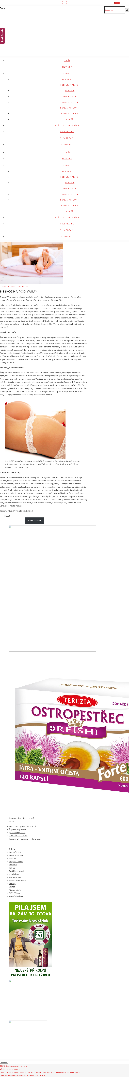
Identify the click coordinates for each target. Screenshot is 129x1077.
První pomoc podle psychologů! (22, 826)
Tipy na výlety (69, 79)
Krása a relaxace (69, 108)
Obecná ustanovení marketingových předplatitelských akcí (22, 1075)
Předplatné (67, 131)
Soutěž (69, 119)
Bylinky (12, 849)
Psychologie (69, 96)
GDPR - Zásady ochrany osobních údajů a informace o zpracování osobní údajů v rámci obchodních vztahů (41, 1072)
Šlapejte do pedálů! (17, 829)
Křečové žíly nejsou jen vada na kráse (25, 839)
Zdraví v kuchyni (70, 102)
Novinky (67, 67)
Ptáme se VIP (15, 877)
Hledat (7, 516)
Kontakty (67, 144)
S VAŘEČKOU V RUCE (18, 835)
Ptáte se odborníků (67, 125)
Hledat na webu (34, 520)
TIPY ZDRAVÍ (67, 138)
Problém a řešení (69, 85)
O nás (67, 60)
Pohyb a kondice (69, 113)
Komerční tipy (15, 852)
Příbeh (12, 868)
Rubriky (67, 73)
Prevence (69, 90)
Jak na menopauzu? (17, 832)
